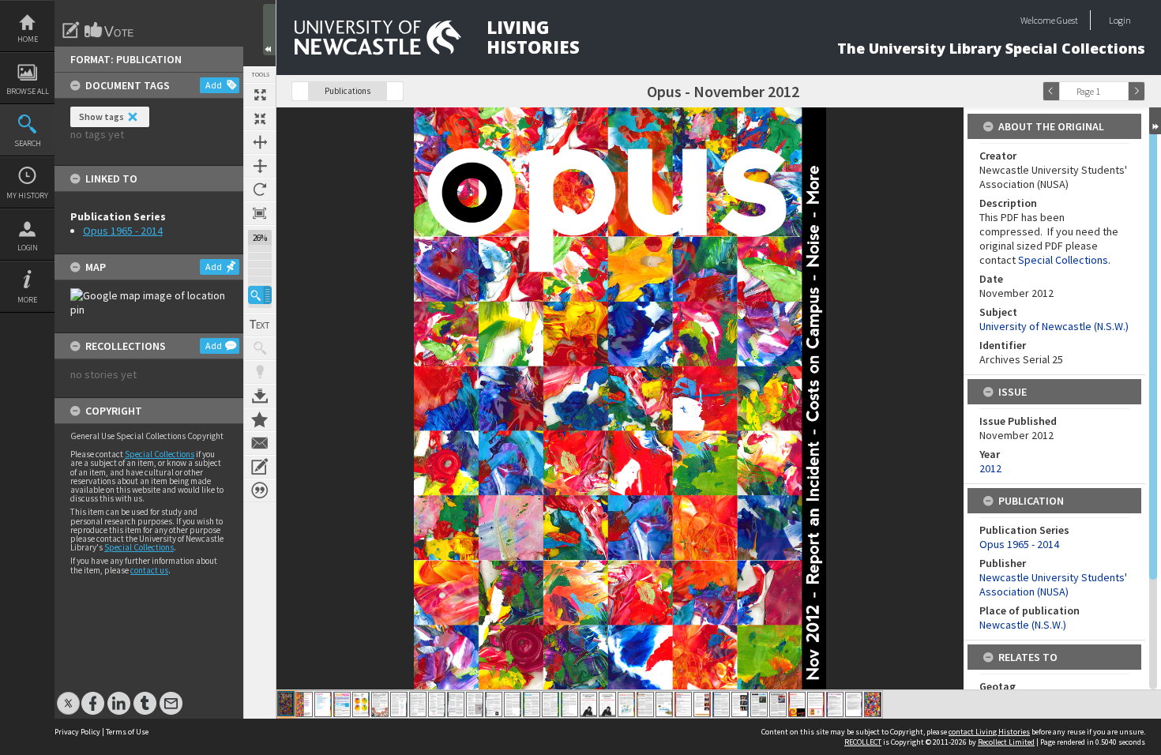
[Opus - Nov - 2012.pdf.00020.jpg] (645, 704)
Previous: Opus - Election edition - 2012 (300, 91)
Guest (1067, 20)
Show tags (101, 116)
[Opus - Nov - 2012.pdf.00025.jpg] (740, 704)
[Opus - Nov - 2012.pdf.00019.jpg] (626, 704)
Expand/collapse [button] (1155, 120)
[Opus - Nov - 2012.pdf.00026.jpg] (759, 704)
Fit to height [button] (260, 166)
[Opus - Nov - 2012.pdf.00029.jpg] (816, 704)
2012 (990, 468)
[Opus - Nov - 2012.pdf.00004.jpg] (342, 704)
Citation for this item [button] (260, 490)
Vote (109, 30)
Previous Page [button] (1051, 91)
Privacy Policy (77, 732)
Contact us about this (260, 443)
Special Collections (159, 454)
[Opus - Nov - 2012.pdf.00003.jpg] (323, 704)
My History (27, 195)
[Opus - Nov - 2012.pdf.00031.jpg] (853, 704)
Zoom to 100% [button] (260, 213)
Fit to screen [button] (260, 118)
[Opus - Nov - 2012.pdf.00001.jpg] (286, 703)
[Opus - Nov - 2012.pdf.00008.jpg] (417, 704)
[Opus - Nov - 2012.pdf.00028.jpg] (797, 704)
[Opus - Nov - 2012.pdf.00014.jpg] (531, 704)
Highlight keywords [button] (260, 372)
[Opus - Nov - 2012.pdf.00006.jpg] (380, 704)
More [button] (27, 300)
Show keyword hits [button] (260, 348)
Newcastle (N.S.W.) (1022, 625)
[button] (260, 295)
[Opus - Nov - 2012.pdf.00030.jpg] (835, 704)
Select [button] (1120, 91)
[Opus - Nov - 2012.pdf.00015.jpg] (550, 704)
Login (27, 247)
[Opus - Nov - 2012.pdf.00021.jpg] (664, 704)
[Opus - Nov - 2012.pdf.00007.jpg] (399, 704)
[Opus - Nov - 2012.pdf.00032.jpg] (872, 704)
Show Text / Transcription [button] (260, 324)
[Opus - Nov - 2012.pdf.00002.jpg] (304, 704)
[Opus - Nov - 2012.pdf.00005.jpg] (361, 704)
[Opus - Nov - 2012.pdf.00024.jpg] (721, 704)
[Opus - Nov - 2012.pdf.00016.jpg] (569, 704)
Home (27, 39)
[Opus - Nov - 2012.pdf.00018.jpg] (607, 704)
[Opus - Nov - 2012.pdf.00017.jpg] (588, 704)
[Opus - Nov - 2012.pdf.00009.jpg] (436, 704)
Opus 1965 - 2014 (123, 230)
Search (27, 143)
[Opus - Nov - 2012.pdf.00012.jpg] (493, 704)
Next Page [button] (1136, 91)
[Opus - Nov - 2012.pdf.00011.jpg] (474, 704)
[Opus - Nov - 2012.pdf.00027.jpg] (778, 704)
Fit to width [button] (260, 142)
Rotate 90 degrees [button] (260, 189)
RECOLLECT (862, 742)
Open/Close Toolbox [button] (269, 29)
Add (213, 85)
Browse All (27, 91)
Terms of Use (127, 732)
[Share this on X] (68, 695)
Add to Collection (260, 419)
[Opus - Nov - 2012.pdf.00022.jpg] (683, 704)
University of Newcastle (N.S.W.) (1054, 326)
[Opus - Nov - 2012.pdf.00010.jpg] (455, 704)
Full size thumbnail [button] (260, 95)
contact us (149, 570)
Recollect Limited (1006, 742)
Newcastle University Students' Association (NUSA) (1053, 584)
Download (260, 396)
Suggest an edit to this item (71, 30)
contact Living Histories (989, 732)
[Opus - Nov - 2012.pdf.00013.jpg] (512, 704)
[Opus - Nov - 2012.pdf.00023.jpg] (702, 704)
